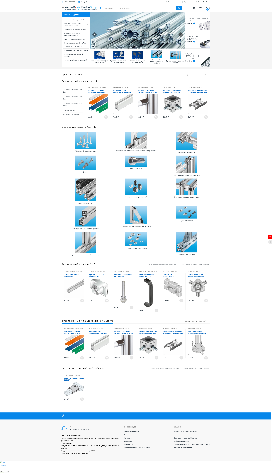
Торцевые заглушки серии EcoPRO (195, 264)
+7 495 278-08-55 (69, 2)
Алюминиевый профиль (120, 87)
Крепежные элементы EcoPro (197, 75)
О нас (126, 435)
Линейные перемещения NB (185, 432)
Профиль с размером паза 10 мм (72, 104)
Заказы (189, 2)
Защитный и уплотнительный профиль (97, 88)
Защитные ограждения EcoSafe (75, 39)
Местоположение (174, 2)
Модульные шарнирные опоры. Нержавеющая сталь (123, 272)
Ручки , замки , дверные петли (148, 271)
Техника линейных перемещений (75, 60)
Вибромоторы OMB (181, 441)
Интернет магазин (181, 435)
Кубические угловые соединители (194, 272)
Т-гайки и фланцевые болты (97, 271)
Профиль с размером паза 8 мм (72, 97)
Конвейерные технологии (73, 47)
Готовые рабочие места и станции (76, 50)
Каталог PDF (129, 444)
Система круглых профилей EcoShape (73, 55)
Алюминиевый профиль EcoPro (75, 20)
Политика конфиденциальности (137, 447)
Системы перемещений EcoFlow (75, 43)
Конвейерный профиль (71, 115)
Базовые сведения (131, 432)
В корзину (106, 117)
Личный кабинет (204, 2)
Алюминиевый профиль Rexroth (75, 30)
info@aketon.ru (87, 2)
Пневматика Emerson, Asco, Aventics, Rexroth (192, 444)
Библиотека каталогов (183, 447)
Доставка (128, 441)
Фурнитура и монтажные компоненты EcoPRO (72, 25)
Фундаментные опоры (170, 271)
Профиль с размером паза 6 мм (72, 90)
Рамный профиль (69, 110)
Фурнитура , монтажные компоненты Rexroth (72, 34)
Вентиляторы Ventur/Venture (185, 438)
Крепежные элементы (169, 87)
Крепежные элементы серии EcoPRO (163, 264)
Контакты (128, 438)
